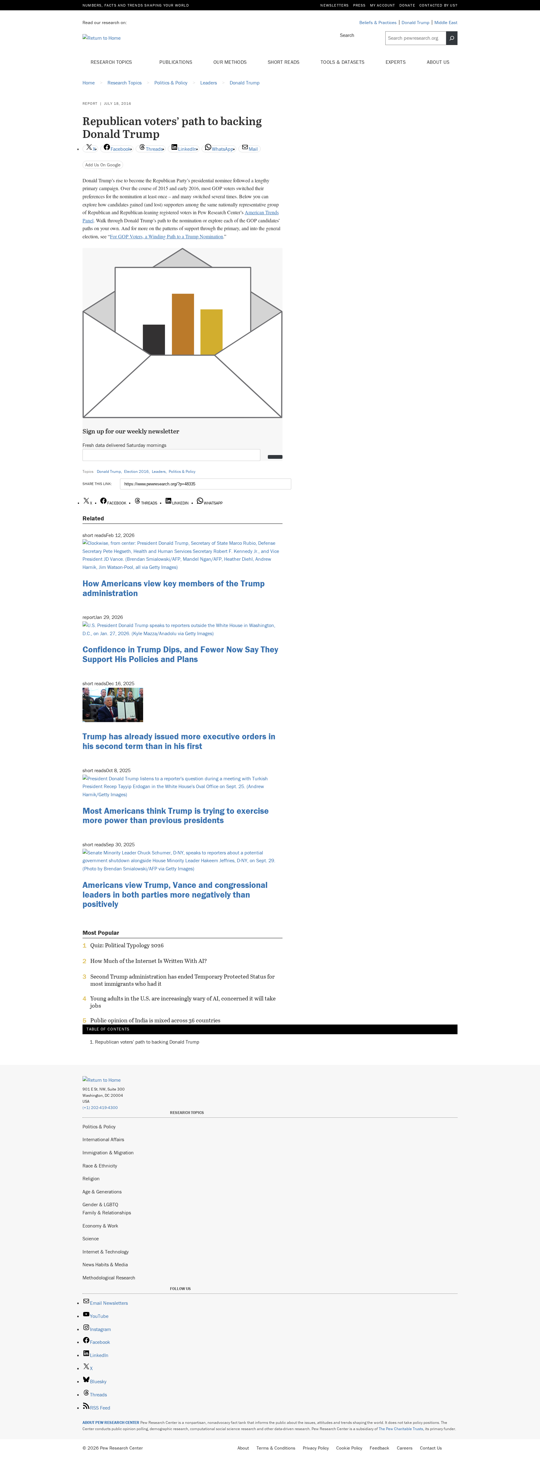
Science (90, 1238)
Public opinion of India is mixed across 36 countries (155, 1020)
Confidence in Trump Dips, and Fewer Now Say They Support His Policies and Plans (180, 654)
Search (347, 35)
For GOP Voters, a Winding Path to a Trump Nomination (166, 236)
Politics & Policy (182, 471)
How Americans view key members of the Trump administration (173, 588)
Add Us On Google (103, 165)
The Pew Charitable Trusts (401, 1428)
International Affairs (103, 1139)
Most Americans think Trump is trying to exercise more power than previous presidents (175, 815)
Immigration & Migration (108, 1152)
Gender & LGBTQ (100, 1204)
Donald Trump (109, 471)
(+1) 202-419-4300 (100, 1107)
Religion (91, 1178)
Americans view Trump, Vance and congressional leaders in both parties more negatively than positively (175, 894)
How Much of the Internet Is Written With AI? (148, 961)
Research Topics (112, 62)
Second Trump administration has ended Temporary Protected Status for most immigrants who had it (182, 980)
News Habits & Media (105, 1264)
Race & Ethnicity (99, 1165)
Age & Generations (102, 1191)
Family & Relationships (106, 1212)
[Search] (452, 38)
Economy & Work (100, 1225)
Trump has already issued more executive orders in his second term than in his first (178, 741)
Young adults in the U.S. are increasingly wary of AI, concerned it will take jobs (183, 1002)
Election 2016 (136, 471)
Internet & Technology (105, 1251)
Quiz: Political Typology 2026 (127, 945)
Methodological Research (108, 1277)
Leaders (159, 471)
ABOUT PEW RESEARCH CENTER (110, 1422)
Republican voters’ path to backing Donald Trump (147, 1042)
